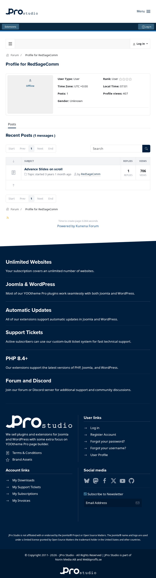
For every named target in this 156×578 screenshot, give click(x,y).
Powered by (66, 226)
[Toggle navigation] (10, 43)
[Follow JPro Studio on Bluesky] (87, 480)
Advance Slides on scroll (43, 169)
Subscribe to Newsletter (105, 494)
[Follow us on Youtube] (122, 480)
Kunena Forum (87, 226)
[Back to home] (22, 11)
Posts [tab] (12, 124)
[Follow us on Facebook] (105, 480)
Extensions (10, 26)
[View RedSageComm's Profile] (30, 79)
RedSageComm (90, 174)
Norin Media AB (65, 559)
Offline (30, 86)
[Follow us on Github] (131, 480)
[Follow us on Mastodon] (96, 480)
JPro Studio (66, 555)
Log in (148, 26)
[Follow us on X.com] (114, 480)
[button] (143, 11)
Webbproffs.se (92, 559)
